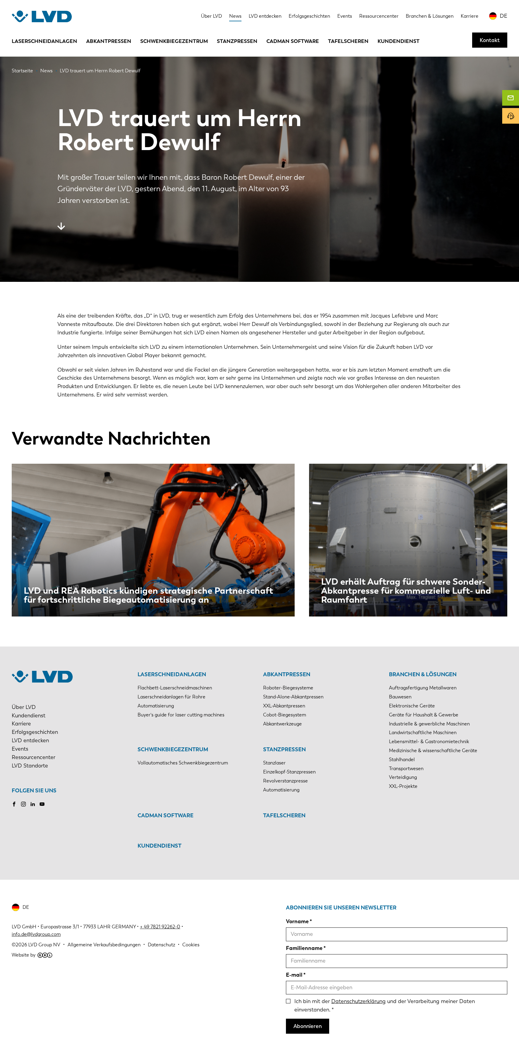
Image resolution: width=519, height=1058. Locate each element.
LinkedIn (32, 804)
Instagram (23, 804)
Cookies (190, 945)
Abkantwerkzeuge (282, 724)
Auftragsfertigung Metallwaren (423, 688)
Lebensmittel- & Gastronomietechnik (429, 741)
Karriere (469, 16)
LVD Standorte (30, 765)
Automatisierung (156, 706)
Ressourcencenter (379, 16)
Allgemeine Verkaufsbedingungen (104, 945)
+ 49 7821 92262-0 (160, 927)
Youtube (42, 804)
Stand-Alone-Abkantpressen (293, 697)
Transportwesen (406, 768)
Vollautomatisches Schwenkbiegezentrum (183, 763)
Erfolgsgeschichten (309, 16)
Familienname (304, 948)
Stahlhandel (402, 759)
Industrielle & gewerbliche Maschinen (429, 724)
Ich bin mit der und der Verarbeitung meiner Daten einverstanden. (384, 1005)
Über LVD (211, 16)
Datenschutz (161, 945)
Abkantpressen (108, 41)
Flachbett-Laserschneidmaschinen (175, 688)
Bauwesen (400, 697)
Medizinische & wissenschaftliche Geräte (433, 750)
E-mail (294, 975)
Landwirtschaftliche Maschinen (423, 732)
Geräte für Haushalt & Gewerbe (423, 715)
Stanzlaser (274, 763)
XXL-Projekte (403, 786)
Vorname (297, 921)
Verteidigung (403, 777)
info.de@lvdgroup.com (36, 934)
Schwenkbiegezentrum (174, 41)
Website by (23, 955)
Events (344, 16)
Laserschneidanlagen (44, 41)
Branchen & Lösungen (430, 16)
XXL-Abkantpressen (284, 706)
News (235, 16)
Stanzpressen (237, 41)
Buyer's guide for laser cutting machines (181, 715)
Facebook (14, 804)
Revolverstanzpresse (285, 781)
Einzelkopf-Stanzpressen (289, 772)
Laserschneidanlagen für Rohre (171, 697)
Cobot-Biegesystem (284, 715)
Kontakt (490, 40)
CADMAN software (292, 41)
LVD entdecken (265, 16)
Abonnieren (307, 1026)
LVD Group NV (44, 945)
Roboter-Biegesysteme (288, 688)
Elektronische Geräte (412, 706)
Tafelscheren (348, 41)
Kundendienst (399, 41)
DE (503, 16)
